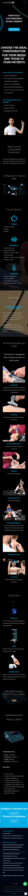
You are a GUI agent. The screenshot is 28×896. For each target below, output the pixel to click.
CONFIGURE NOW (14, 29)
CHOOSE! (14, 821)
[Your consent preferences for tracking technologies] (25, 894)
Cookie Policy (19, 838)
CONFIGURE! (14, 813)
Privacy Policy (13, 838)
